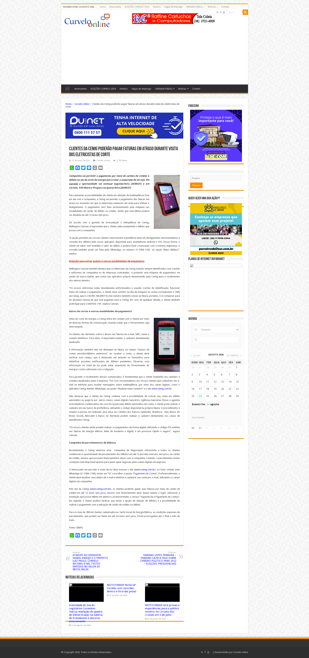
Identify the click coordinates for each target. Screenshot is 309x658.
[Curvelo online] (87, 19)
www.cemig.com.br (162, 388)
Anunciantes (115, 7)
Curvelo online (82, 104)
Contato (225, 7)
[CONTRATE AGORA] (124, 125)
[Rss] (217, 12)
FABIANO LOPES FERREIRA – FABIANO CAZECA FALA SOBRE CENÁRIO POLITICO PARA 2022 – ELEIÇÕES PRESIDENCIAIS (158, 558)
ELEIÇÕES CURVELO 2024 (137, 7)
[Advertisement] (154, 54)
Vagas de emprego (173, 7)
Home (103, 7)
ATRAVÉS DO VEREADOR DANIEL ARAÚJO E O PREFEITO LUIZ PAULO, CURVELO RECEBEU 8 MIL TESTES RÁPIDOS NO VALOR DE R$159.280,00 (90, 561)
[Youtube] (223, 12)
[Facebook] (221, 12)
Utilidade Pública (194, 7)
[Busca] (245, 12)
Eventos (157, 7)
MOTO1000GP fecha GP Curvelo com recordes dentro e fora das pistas (121, 588)
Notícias (212, 7)
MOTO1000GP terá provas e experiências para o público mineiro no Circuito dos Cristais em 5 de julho (162, 610)
